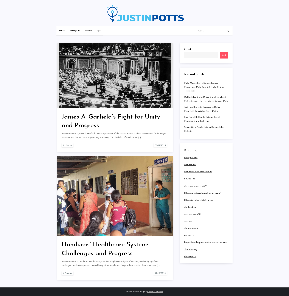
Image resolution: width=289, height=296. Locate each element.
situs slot (188, 221)
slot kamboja (190, 207)
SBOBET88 (189, 179)
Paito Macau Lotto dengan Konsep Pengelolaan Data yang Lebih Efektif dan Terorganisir (204, 87)
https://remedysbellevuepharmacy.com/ (202, 193)
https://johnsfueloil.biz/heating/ (198, 200)
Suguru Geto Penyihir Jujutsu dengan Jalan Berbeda (204, 129)
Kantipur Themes (155, 292)
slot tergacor (190, 257)
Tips (99, 31)
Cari (187, 49)
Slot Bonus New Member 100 (198, 172)
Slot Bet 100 (190, 165)
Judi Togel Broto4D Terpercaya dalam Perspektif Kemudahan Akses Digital (202, 109)
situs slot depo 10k (193, 214)
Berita (62, 31)
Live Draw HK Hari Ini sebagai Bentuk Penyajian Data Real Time (202, 119)
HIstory (68, 145)
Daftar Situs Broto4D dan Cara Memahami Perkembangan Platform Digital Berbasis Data (206, 99)
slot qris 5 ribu (190, 158)
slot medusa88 (191, 228)
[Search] (229, 30)
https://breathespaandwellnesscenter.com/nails (205, 242)
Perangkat (75, 31)
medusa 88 (189, 235)
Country (68, 273)
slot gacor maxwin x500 (195, 186)
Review (88, 31)
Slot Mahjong (190, 249)
